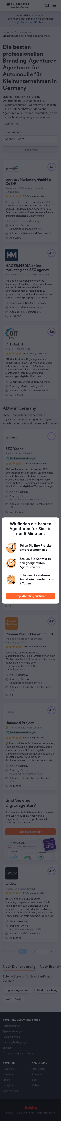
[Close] (55, 521)
